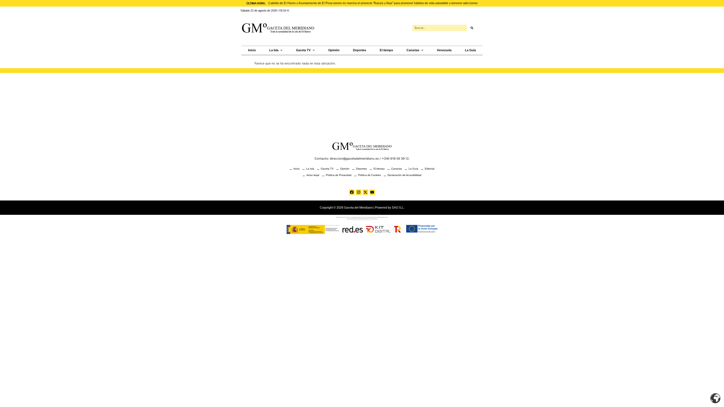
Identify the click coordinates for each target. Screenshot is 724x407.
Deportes (359, 50)
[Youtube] (372, 192)
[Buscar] (471, 28)
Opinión (334, 50)
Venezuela (444, 50)
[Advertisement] (362, 105)
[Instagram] (358, 192)
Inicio (252, 50)
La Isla (273, 50)
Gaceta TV (303, 50)
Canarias (412, 50)
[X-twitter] (365, 192)
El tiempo (386, 50)
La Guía (470, 50)
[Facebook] (351, 192)
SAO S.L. (398, 207)
